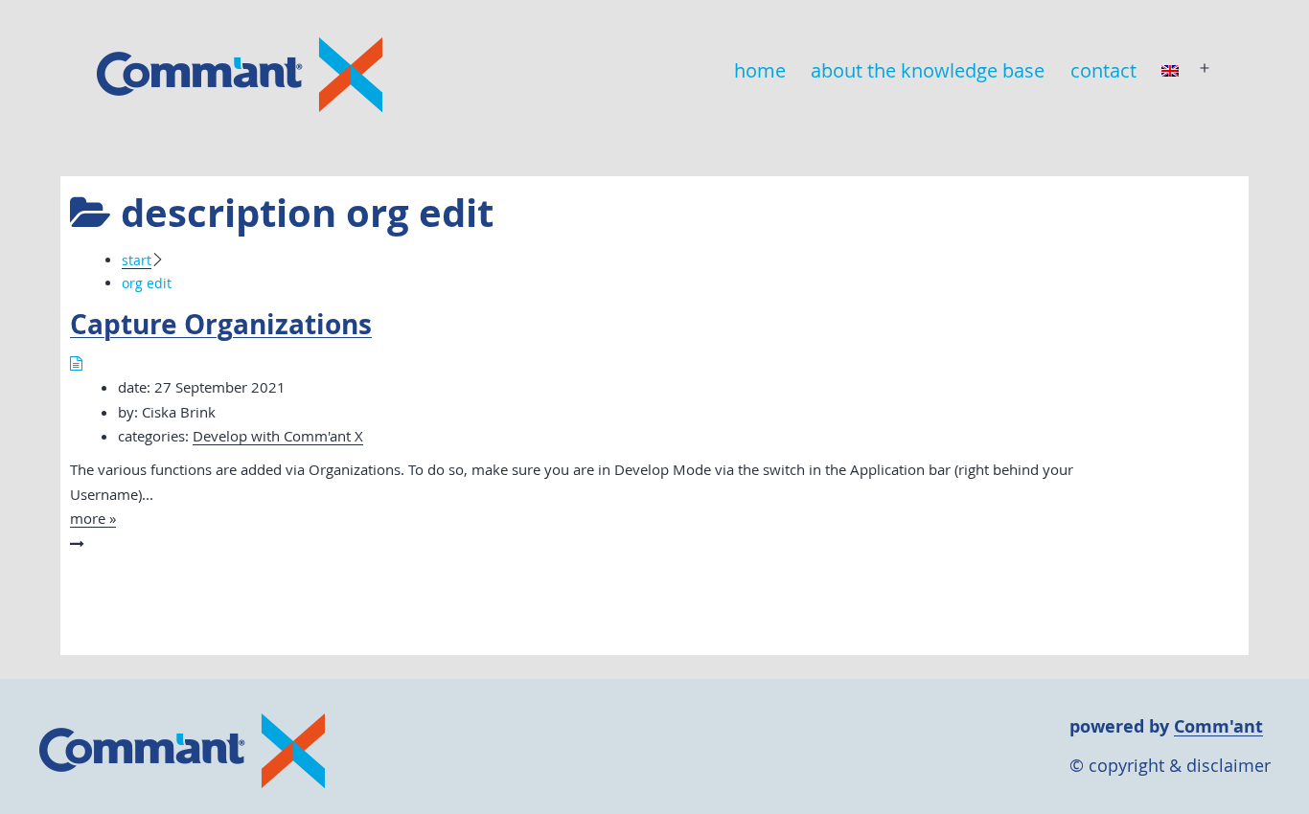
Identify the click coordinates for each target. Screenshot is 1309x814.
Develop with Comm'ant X (278, 435)
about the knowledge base (928, 70)
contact (1103, 70)
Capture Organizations (221, 324)
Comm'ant (1218, 726)
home (760, 70)
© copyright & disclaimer (1170, 765)
